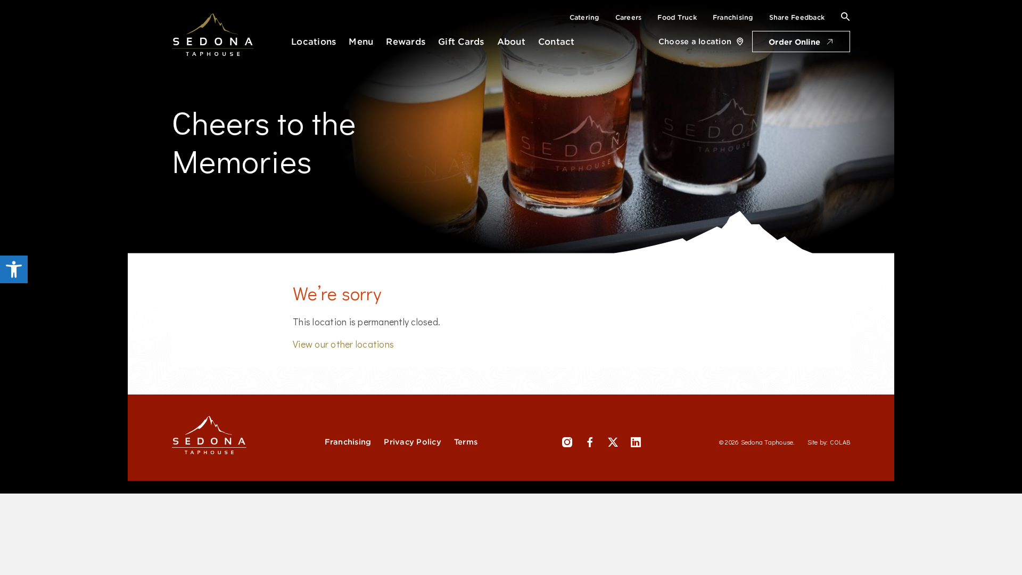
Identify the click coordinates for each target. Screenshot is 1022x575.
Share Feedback (797, 17)
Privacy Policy (412, 442)
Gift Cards (461, 42)
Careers (628, 17)
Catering (584, 17)
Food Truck (677, 17)
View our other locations (343, 344)
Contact (556, 42)
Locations (313, 42)
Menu (361, 42)
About (511, 42)
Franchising (733, 17)
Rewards (405, 42)
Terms (465, 442)
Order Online (794, 42)
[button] (14, 269)
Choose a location (694, 41)
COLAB (840, 442)
